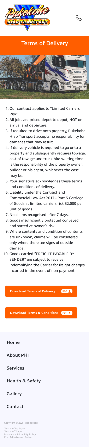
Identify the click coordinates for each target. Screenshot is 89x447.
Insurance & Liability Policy (20, 434)
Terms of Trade (13, 431)
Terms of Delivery (14, 428)
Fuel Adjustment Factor (18, 437)
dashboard (31, 422)
